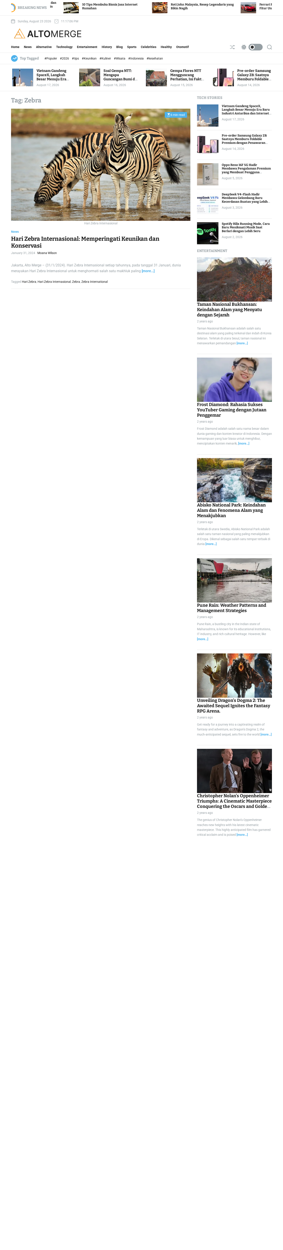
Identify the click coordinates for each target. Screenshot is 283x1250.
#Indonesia (136, 58)
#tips (76, 58)
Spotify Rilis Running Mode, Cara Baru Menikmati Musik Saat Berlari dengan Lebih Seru (246, 227)
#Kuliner (105, 58)
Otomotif (182, 47)
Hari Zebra (29, 281)
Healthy (166, 47)
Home (15, 47)
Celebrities (148, 47)
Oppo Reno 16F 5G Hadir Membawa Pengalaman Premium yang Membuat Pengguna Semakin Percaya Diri (246, 170)
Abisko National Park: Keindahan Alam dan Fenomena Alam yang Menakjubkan (231, 510)
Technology (64, 47)
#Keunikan (89, 58)
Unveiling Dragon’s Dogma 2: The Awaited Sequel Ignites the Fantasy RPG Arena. (233, 706)
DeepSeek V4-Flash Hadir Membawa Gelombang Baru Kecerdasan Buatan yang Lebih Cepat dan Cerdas (245, 200)
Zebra (76, 281)
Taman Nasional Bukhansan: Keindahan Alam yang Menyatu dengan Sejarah (229, 310)
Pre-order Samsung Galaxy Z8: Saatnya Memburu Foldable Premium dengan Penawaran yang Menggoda (254, 81)
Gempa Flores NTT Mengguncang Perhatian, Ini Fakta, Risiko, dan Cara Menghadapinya (187, 79)
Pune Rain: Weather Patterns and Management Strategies (231, 608)
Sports (131, 47)
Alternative (44, 47)
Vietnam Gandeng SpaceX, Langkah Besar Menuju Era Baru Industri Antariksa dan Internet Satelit (51, 81)
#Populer (51, 58)
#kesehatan (155, 58)
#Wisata (120, 58)
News (28, 47)
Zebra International (94, 281)
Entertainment (87, 47)
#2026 (65, 58)
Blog (119, 47)
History (107, 47)
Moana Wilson (47, 253)
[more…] (148, 271)
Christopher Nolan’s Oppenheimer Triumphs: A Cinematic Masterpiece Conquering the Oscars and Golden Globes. (234, 803)
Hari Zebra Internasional (54, 281)
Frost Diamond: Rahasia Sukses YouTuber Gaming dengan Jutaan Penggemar (231, 410)
